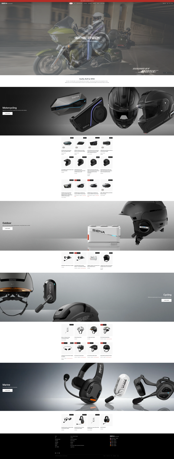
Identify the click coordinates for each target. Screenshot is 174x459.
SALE (56, 436)
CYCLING (56, 440)
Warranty (71, 442)
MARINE (56, 443)
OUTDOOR (56, 442)
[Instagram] (57, 453)
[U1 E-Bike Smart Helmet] (93, 330)
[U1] (87, 38)
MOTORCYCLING (57, 439)
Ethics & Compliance (73, 439)
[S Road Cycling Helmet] (80, 330)
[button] (79, 3)
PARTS (56, 445)
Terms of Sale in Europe (74, 436)
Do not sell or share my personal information (77, 445)
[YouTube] (59, 453)
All (55, 437)
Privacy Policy (72, 440)
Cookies (71, 437)
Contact (71, 443)
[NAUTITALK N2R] (106, 420)
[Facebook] (55, 453)
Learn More (7, 113)
